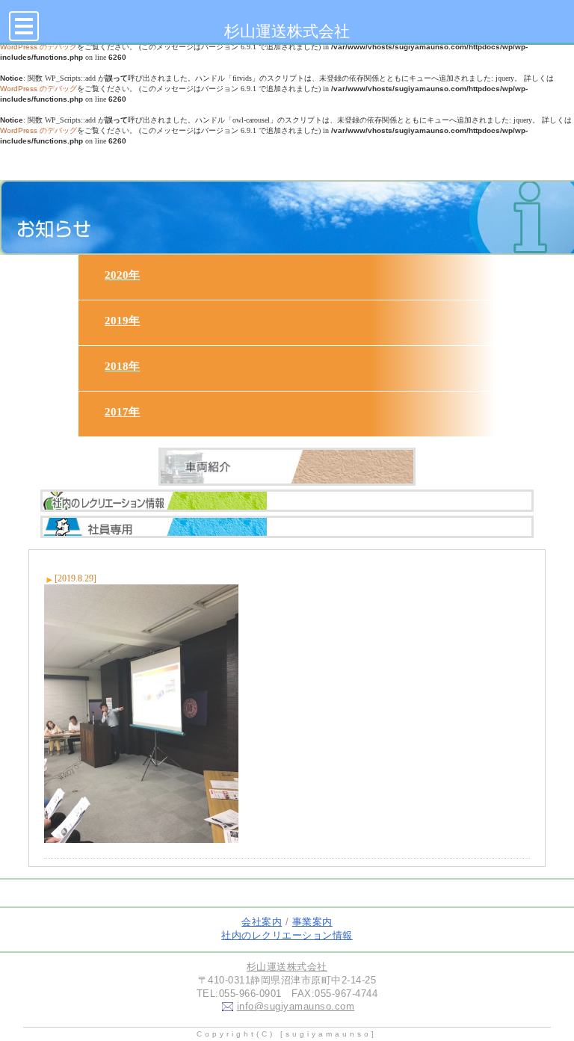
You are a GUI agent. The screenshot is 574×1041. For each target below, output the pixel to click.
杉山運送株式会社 (287, 31)
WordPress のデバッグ (38, 88)
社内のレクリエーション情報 (287, 935)
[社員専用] (287, 540)
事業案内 (312, 921)
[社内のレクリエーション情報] (287, 514)
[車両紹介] (287, 472)
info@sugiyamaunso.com (296, 1006)
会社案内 (261, 921)
